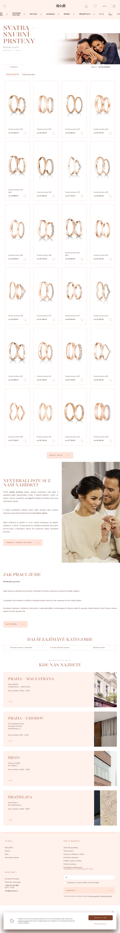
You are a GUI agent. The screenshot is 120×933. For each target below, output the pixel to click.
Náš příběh (9, 848)
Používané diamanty (71, 857)
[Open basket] (115, 6)
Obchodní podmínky (71, 848)
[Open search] (5, 6)
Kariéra (7, 851)
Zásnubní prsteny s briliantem (21, 647)
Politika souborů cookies (73, 861)
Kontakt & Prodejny (12, 879)
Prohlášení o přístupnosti (73, 867)
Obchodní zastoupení (13, 882)
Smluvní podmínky (106, 896)
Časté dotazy (68, 851)
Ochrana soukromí (94, 896)
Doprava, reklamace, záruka (74, 854)
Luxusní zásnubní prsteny (60, 647)
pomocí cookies (23, 921)
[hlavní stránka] (61, 8)
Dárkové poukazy (70, 864)
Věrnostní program (12, 857)
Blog (6, 854)
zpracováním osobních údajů (88, 882)
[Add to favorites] (25, 133)
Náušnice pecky (99, 647)
